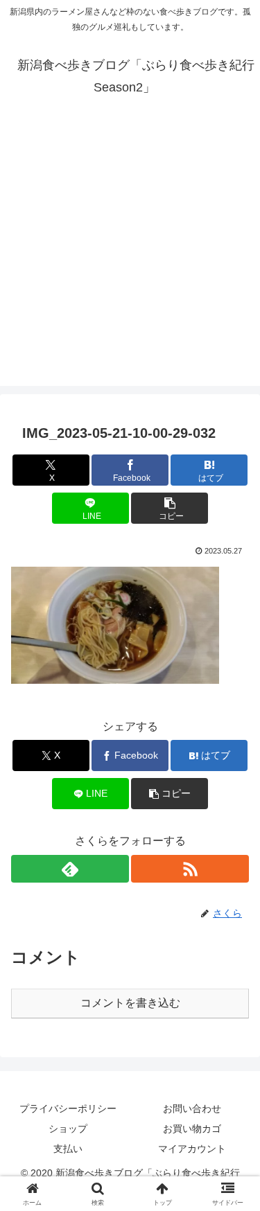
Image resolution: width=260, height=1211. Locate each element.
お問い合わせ (192, 1108)
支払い (68, 1148)
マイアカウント (192, 1148)
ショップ (68, 1128)
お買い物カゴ (192, 1128)
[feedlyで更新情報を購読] (70, 869)
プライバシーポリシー (67, 1108)
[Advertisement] (130, 256)
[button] (169, 508)
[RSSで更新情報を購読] (190, 869)
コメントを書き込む (130, 1003)
